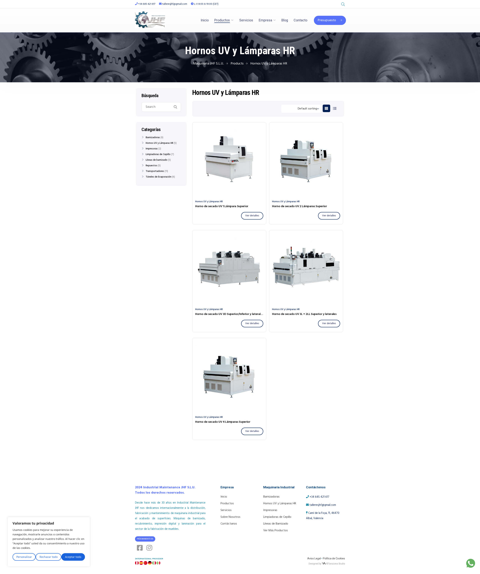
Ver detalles (252, 216)
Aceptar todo (73, 557)
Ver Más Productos (275, 530)
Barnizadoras (153, 137)
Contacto (300, 20)
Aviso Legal (314, 558)
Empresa (265, 20)
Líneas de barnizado (156, 160)
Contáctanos (228, 523)
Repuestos (151, 165)
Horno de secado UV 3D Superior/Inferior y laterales (229, 314)
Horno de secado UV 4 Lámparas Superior (222, 422)
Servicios (246, 20)
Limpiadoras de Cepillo (158, 154)
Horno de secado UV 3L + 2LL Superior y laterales (304, 314)
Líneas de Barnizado (275, 523)
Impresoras (152, 148)
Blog (284, 20)
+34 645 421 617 (146, 4)
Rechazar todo (49, 557)
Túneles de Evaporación (158, 176)
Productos (222, 20)
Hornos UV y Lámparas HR (209, 202)
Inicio (205, 20)
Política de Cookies (334, 558)
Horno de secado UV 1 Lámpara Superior (221, 206)
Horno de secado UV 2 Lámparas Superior (299, 206)
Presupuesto (327, 20)
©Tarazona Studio (335, 563)
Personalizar (24, 557)
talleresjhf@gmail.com (174, 4)
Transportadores (155, 171)
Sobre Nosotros (230, 517)
